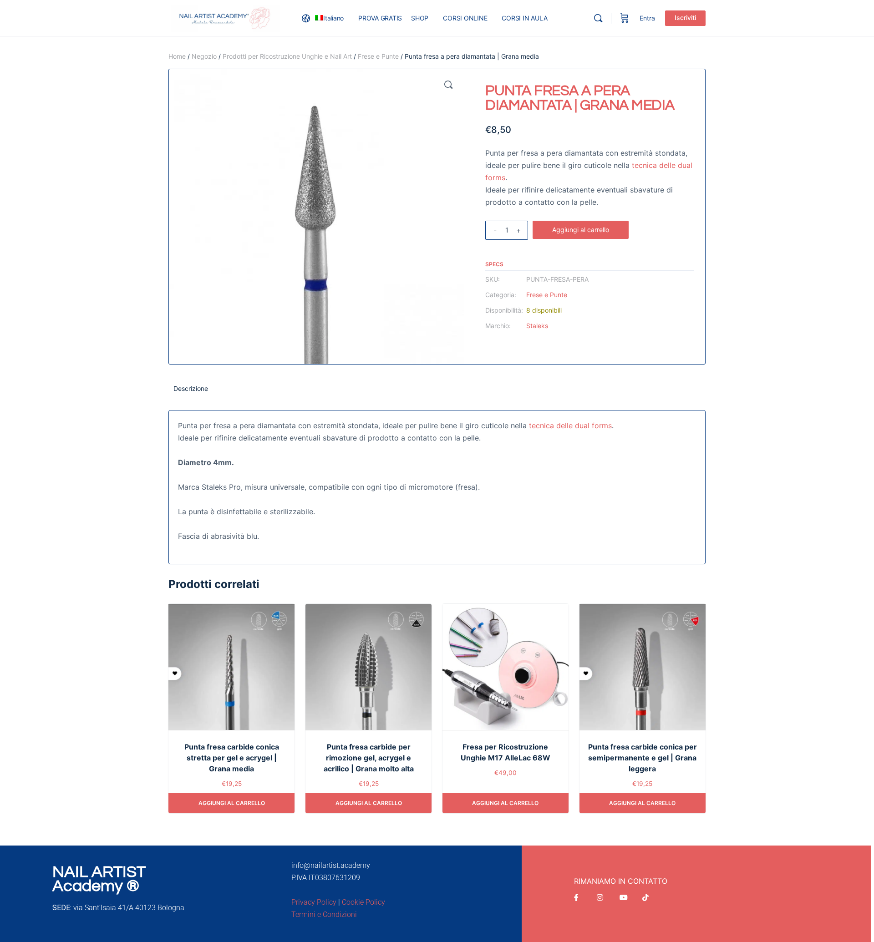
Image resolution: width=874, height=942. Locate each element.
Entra (647, 18)
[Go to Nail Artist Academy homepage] (225, 17)
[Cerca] (598, 18)
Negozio (204, 56)
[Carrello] (624, 18)
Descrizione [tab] (190, 388)
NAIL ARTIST (99, 872)
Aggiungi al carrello (580, 229)
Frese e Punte (378, 56)
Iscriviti (685, 17)
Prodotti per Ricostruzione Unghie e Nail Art (287, 56)
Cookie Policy (363, 902)
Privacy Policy (313, 902)
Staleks (537, 325)
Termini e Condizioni (324, 914)
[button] (448, 84)
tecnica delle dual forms (570, 425)
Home (177, 56)
